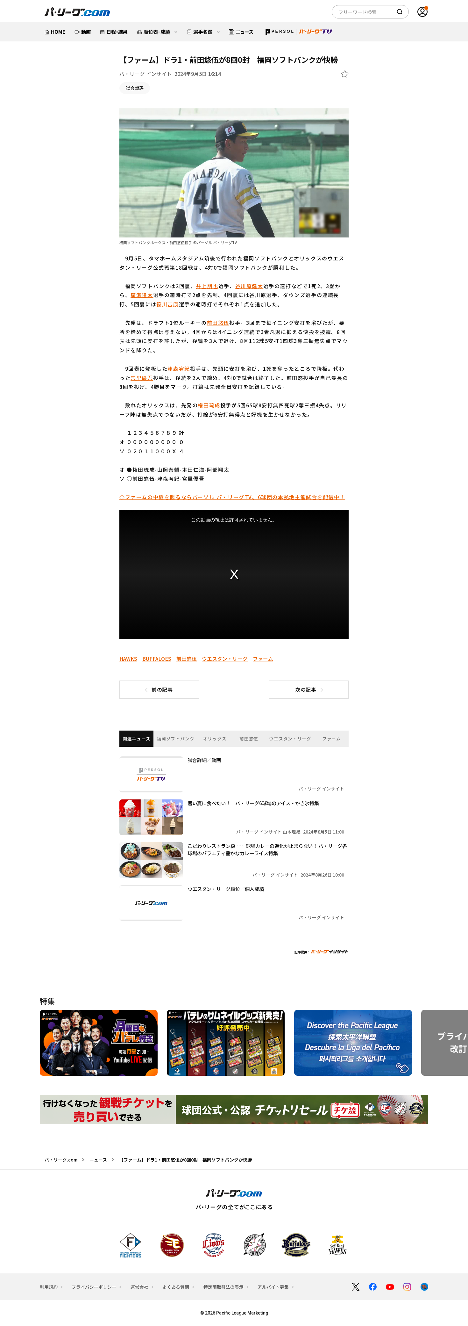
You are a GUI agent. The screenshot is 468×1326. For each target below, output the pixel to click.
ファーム (263, 658)
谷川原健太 (249, 286)
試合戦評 (135, 88)
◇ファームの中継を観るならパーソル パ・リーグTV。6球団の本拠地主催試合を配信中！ (232, 497)
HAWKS (128, 658)
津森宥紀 (178, 368)
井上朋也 (207, 286)
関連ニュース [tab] (136, 738)
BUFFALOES (156, 658)
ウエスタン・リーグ (225, 658)
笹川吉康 (167, 304)
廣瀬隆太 (142, 295)
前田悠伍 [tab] (248, 738)
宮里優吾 (142, 378)
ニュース (98, 1159)
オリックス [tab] (214, 738)
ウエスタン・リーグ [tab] (290, 738)
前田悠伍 (218, 322)
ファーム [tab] (331, 738)
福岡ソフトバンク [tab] (176, 738)
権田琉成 (209, 405)
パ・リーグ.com (61, 1159)
